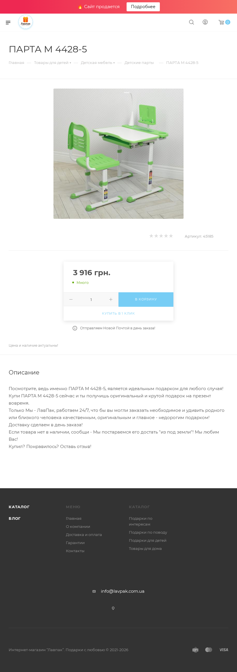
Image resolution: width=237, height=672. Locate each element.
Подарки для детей (147, 540)
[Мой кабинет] (205, 22)
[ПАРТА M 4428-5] (118, 154)
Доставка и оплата (84, 534)
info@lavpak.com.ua (123, 591)
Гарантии (75, 542)
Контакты (75, 550)
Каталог (19, 506)
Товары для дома (145, 548)
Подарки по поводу (148, 532)
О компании (78, 526)
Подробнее (143, 6)
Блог (15, 518)
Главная (74, 518)
